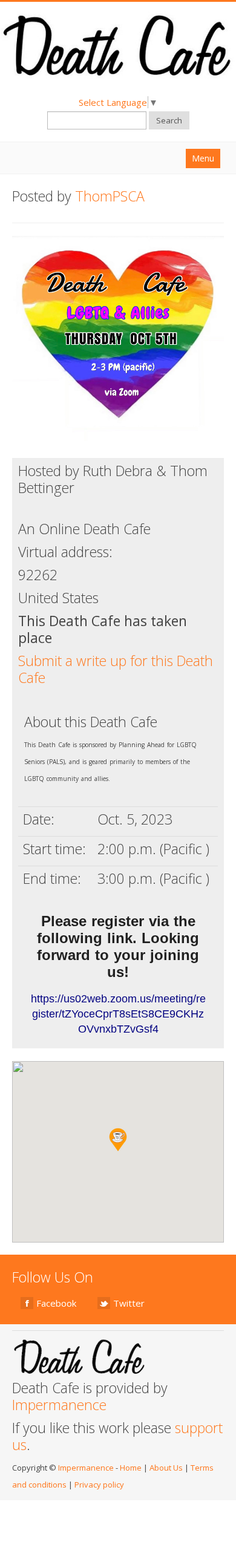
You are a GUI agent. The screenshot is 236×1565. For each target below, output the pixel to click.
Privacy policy (99, 1484)
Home (131, 1467)
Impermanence (59, 1404)
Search (169, 120)
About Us (166, 1467)
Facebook (56, 1303)
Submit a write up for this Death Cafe (115, 669)
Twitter (129, 1303)
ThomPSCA (110, 196)
